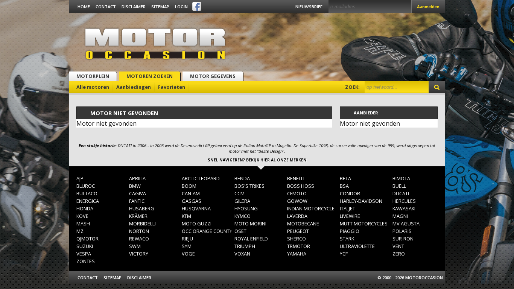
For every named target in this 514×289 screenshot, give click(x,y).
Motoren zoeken (149, 76)
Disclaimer (134, 6)
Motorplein (92, 76)
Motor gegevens (213, 76)
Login (181, 6)
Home (84, 6)
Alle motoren (92, 87)
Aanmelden (428, 7)
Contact (106, 6)
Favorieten (171, 87)
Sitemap (160, 6)
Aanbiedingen (133, 87)
